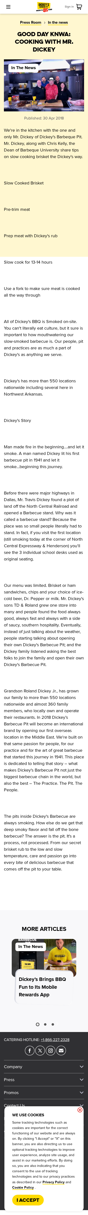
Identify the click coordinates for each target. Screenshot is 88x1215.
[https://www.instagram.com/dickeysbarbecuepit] (50, 1054)
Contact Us (14, 1105)
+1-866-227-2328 (55, 1039)
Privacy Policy (54, 1182)
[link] (80, 7)
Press (9, 1079)
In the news (58, 22)
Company (13, 1066)
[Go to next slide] (57, 1023)
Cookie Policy (23, 1187)
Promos (11, 1092)
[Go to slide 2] (45, 1024)
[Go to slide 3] (53, 1024)
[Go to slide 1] (37, 1024)
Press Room (30, 22)
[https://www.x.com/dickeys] (40, 1054)
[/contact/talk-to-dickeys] (61, 1054)
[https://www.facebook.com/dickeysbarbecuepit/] (29, 1054)
